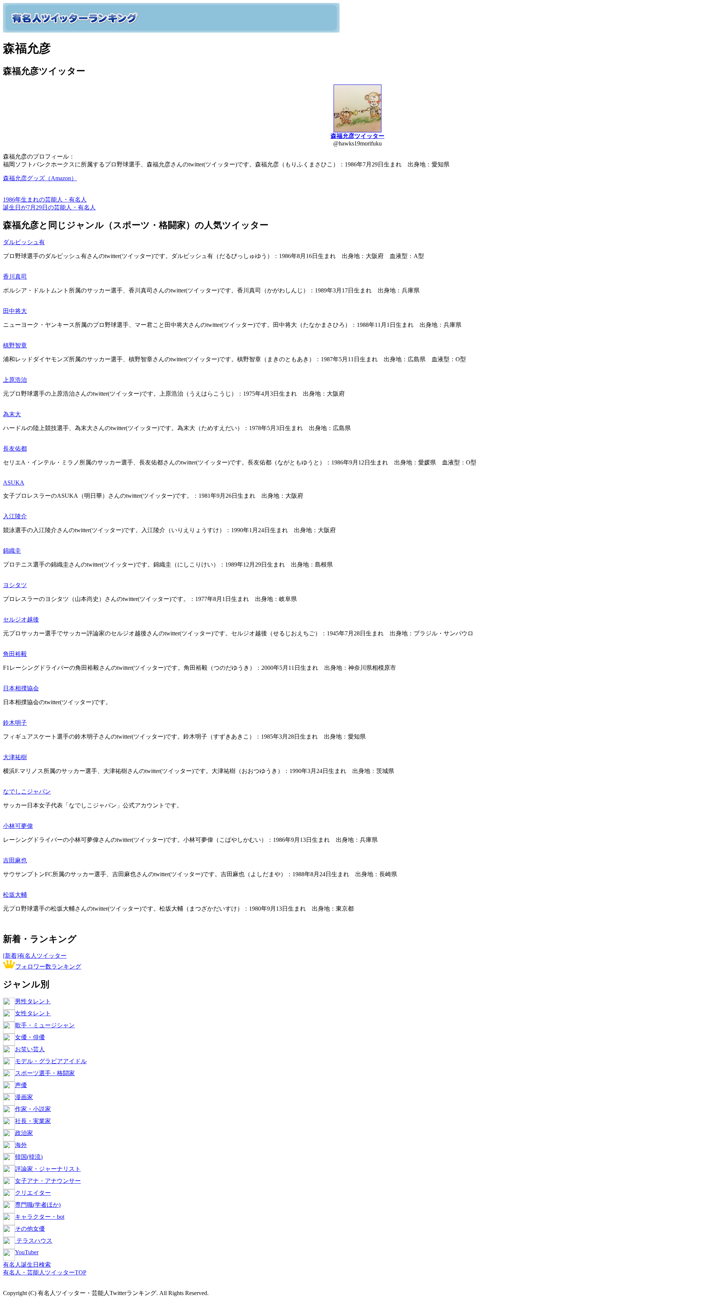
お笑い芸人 (30, 1049)
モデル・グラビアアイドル (51, 1061)
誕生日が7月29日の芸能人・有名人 (49, 207)
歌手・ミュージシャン (45, 1025)
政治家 (24, 1133)
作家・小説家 (33, 1109)
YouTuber (27, 1252)
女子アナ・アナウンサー (48, 1181)
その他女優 (30, 1228)
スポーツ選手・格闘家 (45, 1073)
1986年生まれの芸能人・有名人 (45, 199)
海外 (21, 1145)
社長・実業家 (33, 1121)
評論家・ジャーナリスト (48, 1169)
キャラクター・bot (39, 1217)
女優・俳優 (30, 1037)
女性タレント (33, 1013)
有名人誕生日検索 (27, 1264)
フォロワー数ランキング (48, 966)
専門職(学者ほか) (38, 1205)
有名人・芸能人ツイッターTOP (44, 1272)
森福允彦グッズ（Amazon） (40, 178)
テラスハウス (33, 1240)
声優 (21, 1085)
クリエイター (33, 1193)
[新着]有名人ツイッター (35, 955)
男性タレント (33, 1001)
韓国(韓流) (29, 1157)
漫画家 (24, 1097)
